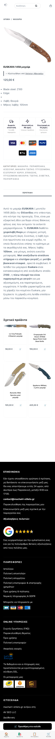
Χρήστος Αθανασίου (34, 73)
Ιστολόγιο (8, 568)
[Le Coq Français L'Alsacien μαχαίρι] (15, 326)
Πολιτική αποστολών (14, 573)
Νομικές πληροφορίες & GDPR (19, 596)
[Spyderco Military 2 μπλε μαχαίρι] (39, 371)
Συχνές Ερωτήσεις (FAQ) (16, 628)
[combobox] (24, 5)
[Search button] (36, 5)
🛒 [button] (20, 349)
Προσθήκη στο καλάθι (29, 726)
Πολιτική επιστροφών (14, 642)
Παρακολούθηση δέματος (17, 633)
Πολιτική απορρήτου (14, 578)
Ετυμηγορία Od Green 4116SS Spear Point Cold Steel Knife (39, 338)
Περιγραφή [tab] (27, 193)
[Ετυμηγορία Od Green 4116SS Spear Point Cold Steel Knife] (39, 326)
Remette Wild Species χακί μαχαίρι (15, 395)
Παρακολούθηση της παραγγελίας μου (23, 504)
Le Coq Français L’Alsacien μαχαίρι (15, 335)
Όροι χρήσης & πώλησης (16, 591)
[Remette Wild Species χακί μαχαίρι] (15, 375)
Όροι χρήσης (10, 637)
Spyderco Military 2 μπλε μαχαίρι (39, 386)
